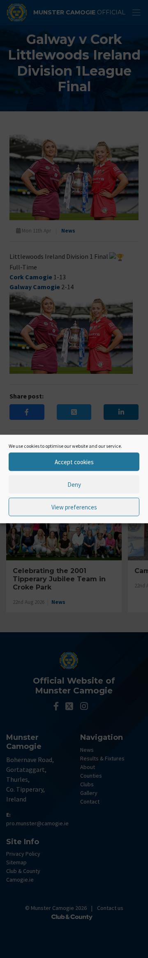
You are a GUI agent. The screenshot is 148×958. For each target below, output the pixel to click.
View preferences (74, 507)
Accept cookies (74, 461)
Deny (74, 484)
